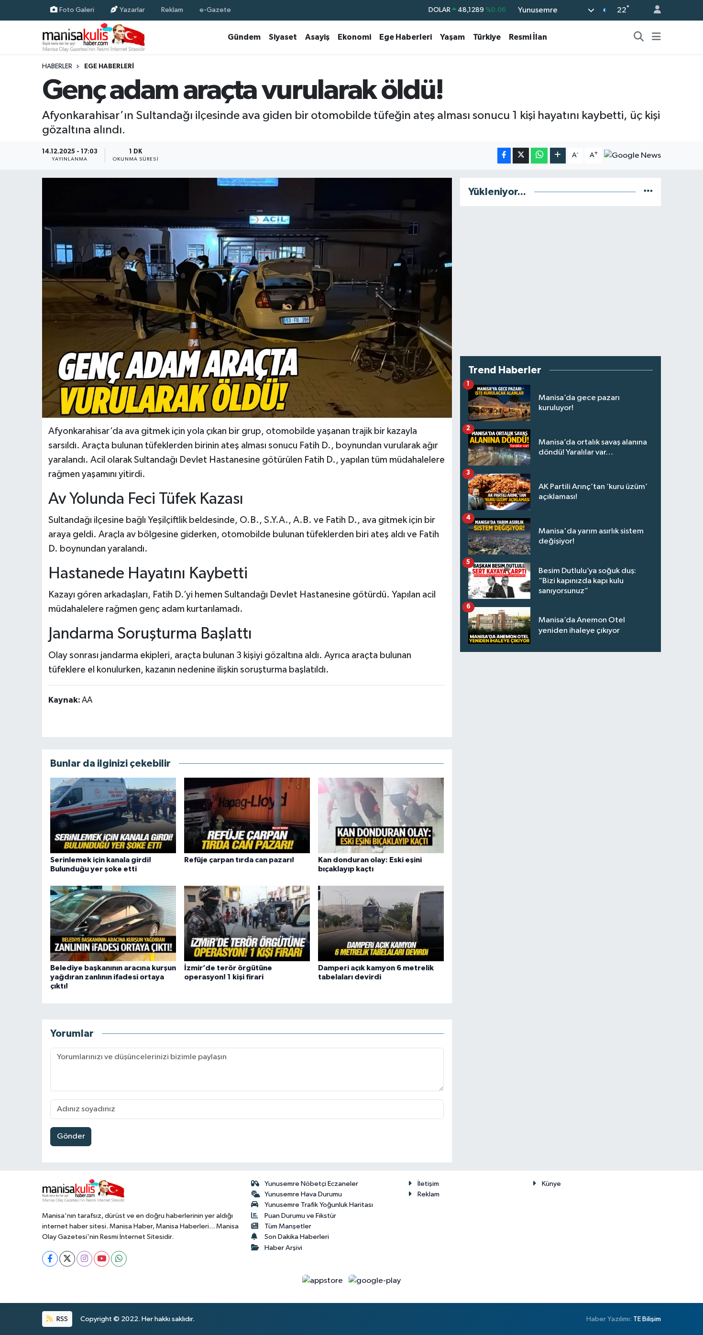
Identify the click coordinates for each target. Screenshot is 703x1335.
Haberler (57, 66)
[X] (67, 1259)
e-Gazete (215, 9)
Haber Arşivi (283, 1247)
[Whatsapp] (119, 1259)
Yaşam (452, 37)
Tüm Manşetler (287, 1226)
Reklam (172, 9)
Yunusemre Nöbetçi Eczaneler (311, 1183)
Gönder (71, 1136)
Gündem (244, 37)
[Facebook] (50, 1259)
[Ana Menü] (656, 37)
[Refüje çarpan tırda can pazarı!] (247, 815)
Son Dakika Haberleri (296, 1236)
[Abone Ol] (632, 155)
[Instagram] (84, 1259)
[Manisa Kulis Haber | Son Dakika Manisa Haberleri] (93, 37)
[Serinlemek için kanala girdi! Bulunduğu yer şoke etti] (113, 815)
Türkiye (487, 37)
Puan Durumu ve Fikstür (300, 1215)
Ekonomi (354, 37)
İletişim (428, 1183)
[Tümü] (648, 192)
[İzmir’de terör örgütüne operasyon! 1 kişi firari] (247, 923)
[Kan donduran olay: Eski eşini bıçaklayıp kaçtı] (381, 815)
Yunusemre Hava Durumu (303, 1194)
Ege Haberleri (405, 37)
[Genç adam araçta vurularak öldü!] (247, 298)
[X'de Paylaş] (521, 155)
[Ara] (639, 37)
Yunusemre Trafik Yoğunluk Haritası (318, 1204)
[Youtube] (102, 1259)
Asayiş (317, 37)
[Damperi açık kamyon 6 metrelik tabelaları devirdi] (381, 923)
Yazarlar (132, 9)
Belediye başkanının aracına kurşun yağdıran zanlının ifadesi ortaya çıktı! (113, 977)
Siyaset (283, 37)
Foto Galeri (76, 9)
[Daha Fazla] (558, 155)
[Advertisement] (560, 281)
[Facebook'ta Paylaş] (504, 155)
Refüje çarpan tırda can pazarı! (239, 860)
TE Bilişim (647, 1319)
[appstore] (323, 1281)
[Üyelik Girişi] (653, 10)
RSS (61, 1319)
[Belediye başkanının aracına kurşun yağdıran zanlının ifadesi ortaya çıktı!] (113, 923)
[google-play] (375, 1281)
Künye (551, 1183)
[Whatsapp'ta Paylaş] (539, 155)
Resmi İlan (528, 37)
